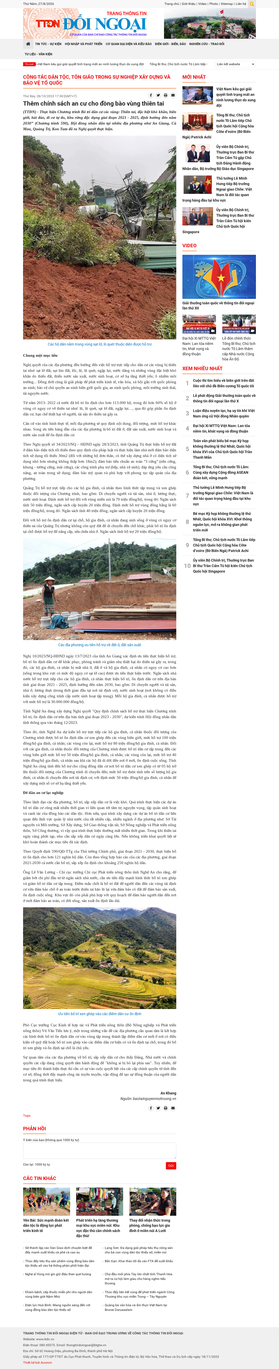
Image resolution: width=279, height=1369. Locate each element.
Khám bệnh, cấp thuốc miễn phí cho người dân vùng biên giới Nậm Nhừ (58, 1294)
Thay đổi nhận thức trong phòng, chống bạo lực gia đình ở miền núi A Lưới (149, 1225)
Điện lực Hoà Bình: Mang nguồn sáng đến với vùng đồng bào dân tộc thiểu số (57, 1307)
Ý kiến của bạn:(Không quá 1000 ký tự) (51, 1140)
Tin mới (29, 64)
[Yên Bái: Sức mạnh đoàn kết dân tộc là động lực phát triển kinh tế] (46, 1202)
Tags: (27, 1115)
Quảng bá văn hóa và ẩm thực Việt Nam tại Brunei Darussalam (136, 1307)
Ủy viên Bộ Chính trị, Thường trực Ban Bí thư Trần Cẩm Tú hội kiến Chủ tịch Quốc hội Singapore (218, 221)
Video (202, 4)
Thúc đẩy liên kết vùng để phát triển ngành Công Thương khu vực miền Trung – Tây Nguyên (139, 1294)
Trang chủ (171, 4)
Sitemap (227, 4)
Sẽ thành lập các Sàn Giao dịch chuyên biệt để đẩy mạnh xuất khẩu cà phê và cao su (58, 1250)
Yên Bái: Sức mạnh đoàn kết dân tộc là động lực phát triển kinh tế (46, 1225)
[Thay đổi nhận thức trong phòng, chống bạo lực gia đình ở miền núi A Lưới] (152, 1202)
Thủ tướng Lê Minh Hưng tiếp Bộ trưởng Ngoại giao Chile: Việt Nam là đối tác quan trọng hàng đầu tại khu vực (217, 189)
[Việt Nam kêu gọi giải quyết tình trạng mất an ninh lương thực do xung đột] (197, 95)
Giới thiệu (188, 4)
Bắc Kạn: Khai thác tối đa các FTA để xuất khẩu (139, 1261)
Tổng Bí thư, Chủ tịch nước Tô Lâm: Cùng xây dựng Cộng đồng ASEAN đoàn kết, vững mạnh (221, 472)
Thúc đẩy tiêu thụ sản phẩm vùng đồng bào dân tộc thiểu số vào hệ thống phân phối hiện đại (59, 1263)
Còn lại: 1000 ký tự (36, 1164)
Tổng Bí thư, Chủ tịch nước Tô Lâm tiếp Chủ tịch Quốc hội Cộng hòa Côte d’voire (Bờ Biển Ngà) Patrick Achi (178, 64)
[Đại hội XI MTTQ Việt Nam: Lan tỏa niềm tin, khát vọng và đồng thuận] (199, 324)
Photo (213, 4)
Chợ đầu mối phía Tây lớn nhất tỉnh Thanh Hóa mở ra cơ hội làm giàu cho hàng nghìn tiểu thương (138, 1278)
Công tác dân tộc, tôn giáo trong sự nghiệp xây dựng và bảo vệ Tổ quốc (96, 80)
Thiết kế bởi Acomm (37, 1363)
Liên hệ (241, 4)
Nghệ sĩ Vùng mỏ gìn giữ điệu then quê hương (58, 1274)
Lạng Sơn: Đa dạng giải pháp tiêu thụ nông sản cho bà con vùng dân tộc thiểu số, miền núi (139, 1250)
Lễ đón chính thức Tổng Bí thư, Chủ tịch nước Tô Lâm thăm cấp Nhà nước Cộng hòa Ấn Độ (239, 348)
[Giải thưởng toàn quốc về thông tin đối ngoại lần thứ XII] (219, 277)
